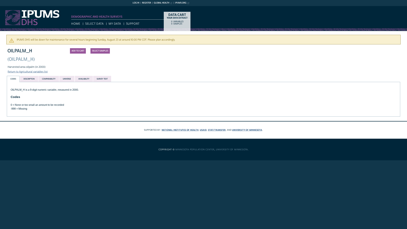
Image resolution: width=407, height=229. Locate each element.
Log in (136, 2)
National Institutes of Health (180, 130)
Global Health (161, 2)
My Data (115, 24)
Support (133, 24)
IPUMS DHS (6, 7)
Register (146, 2)
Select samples (100, 50)
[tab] (13, 79)
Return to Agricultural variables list (28, 71)
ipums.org (180, 2)
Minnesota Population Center (195, 149)
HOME (75, 24)
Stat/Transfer (217, 130)
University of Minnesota (247, 130)
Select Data (94, 24)
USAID (203, 130)
